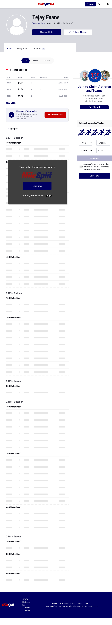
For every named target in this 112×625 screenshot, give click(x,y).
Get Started (94, 107)
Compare (94, 158)
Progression (23, 48)
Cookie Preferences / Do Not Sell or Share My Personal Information (72, 606)
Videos (39, 48)
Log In (49, 195)
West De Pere (38, 23)
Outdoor (47, 60)
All (25, 60)
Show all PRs (11, 103)
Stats (9, 48)
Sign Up (90, 4)
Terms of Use (82, 603)
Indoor (35, 60)
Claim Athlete (46, 32)
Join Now (94, 175)
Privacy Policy (69, 603)
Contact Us (56, 603)
